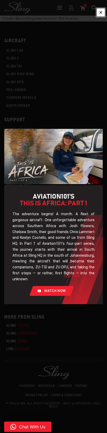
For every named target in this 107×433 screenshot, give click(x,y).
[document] (53, 216)
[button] (27, 427)
